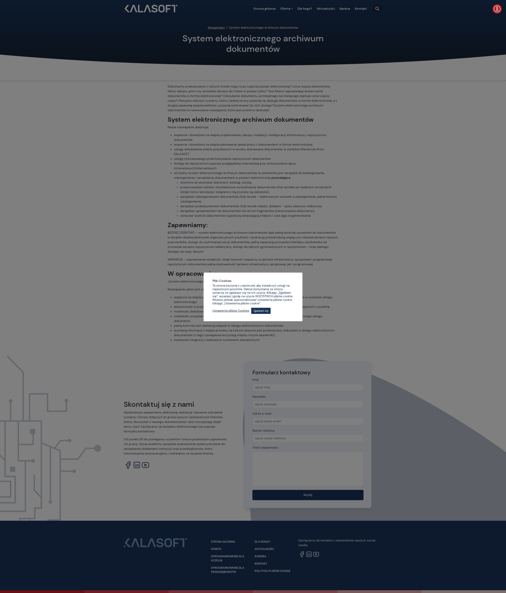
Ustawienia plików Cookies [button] (230, 311)
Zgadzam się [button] (261, 311)
